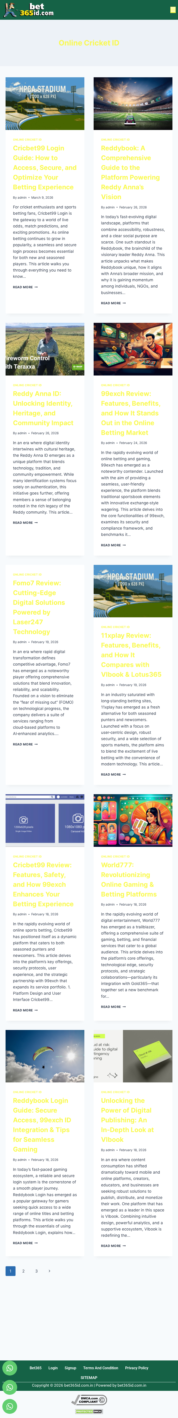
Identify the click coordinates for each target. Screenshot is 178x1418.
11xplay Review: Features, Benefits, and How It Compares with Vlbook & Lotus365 (131, 654)
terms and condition (100, 1368)
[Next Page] (49, 1271)
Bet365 (35, 1368)
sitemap (89, 1377)
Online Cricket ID (27, 139)
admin (22, 197)
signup (70, 1368)
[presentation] (45, 103)
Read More (25, 287)
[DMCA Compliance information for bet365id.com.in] (89, 1400)
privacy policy (136, 1368)
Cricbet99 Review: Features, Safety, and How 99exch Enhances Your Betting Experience (43, 884)
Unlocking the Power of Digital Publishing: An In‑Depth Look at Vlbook (127, 1120)
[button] (173, 10)
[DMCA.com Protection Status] (89, 1411)
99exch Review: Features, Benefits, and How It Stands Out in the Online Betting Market (130, 413)
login (53, 1368)
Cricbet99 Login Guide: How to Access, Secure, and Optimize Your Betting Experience (45, 167)
